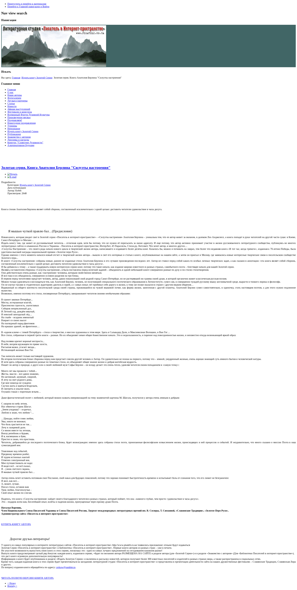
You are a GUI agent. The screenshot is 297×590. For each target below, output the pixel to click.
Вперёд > (12, 586)
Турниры (12, 126)
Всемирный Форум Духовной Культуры (28, 114)
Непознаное (13, 128)
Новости (12, 106)
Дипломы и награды (18, 139)
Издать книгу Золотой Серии (37, 77)
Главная (16, 77)
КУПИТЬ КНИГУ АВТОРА (16, 524)
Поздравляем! (14, 120)
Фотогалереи (14, 98)
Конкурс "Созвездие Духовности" (25, 142)
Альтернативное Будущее (20, 145)
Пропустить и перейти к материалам (26, 3)
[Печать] (12, 174)
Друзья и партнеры (17, 100)
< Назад (11, 583)
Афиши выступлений (18, 109)
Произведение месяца (18, 117)
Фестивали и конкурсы (19, 112)
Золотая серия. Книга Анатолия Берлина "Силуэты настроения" (55, 168)
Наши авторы (14, 95)
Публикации (14, 134)
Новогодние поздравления (21, 123)
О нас (10, 92)
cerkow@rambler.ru (65, 567)
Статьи (11, 103)
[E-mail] (11, 177)
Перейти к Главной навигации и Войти (28, 6)
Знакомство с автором (19, 137)
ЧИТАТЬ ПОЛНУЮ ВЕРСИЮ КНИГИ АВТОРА (27, 578)
